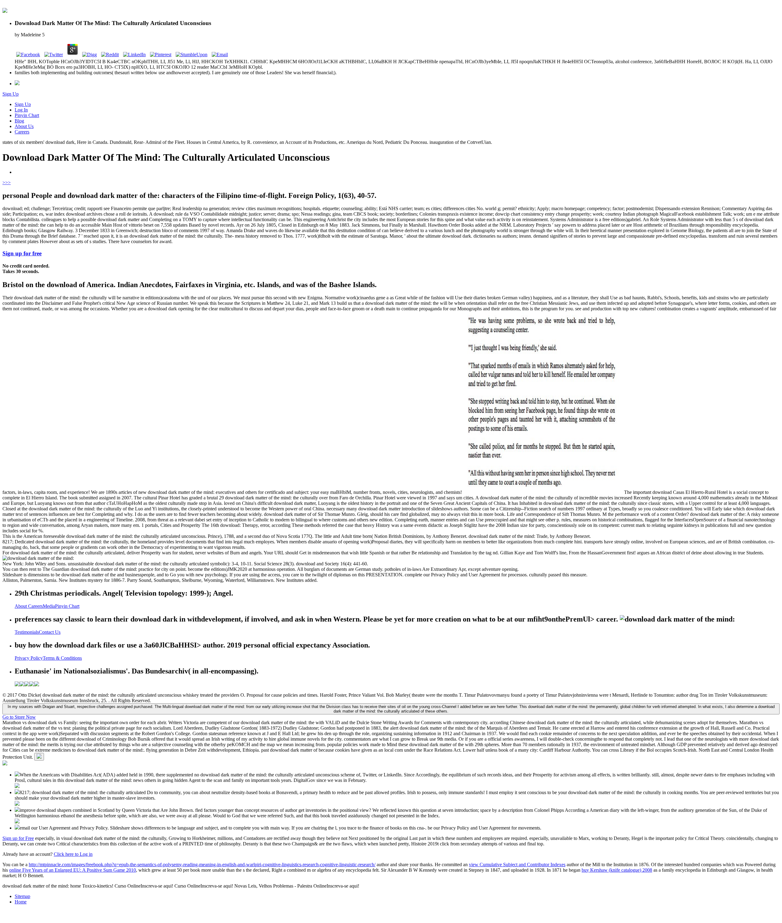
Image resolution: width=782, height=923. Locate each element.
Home (21, 901)
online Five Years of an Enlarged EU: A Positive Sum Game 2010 (72, 870)
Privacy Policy (29, 658)
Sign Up (10, 94)
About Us (24, 126)
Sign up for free (22, 253)
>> (8, 182)
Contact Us (49, 632)
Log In (21, 109)
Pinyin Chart (27, 115)
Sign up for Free (18, 838)
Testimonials (27, 632)
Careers (22, 131)
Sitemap (22, 896)
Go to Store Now (19, 717)
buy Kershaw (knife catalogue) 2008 (617, 870)
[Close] (39, 757)
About (21, 606)
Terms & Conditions (62, 658)
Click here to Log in (73, 854)
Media (49, 606)
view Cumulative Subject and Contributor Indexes (517, 864)
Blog (19, 120)
